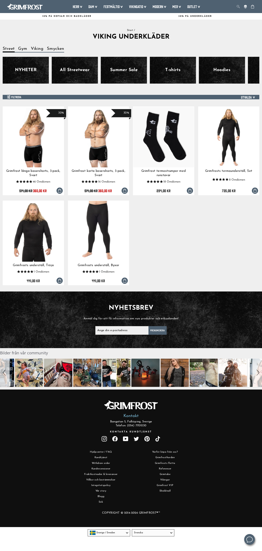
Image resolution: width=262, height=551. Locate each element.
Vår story (101, 491)
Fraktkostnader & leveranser (101, 474)
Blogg (100, 496)
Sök (101, 502)
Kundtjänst (100, 457)
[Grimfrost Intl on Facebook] (115, 439)
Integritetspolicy (101, 485)
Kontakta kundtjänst (131, 432)
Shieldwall (165, 491)
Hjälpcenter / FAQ (101, 452)
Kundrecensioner (101, 468)
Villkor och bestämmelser (100, 479)
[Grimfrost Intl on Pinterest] (147, 439)
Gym (22, 49)
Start (130, 30)
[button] (5, 373)
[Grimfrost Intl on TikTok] (157, 439)
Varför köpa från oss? (165, 452)
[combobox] (109, 532)
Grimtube (165, 474)
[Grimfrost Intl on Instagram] (104, 439)
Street (9, 49)
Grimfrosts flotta (165, 463)
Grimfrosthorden (165, 457)
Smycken (55, 49)
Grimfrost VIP (165, 485)
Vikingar (165, 479)
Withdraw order (101, 463)
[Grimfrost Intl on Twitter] (136, 439)
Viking (37, 49)
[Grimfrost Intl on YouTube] (125, 439)
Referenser (165, 468)
